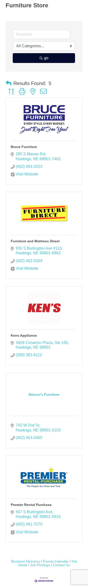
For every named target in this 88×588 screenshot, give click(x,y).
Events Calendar (56, 561)
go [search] (46, 58)
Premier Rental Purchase (31, 505)
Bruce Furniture (24, 147)
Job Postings (40, 565)
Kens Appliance (24, 335)
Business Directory (25, 561)
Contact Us (61, 565)
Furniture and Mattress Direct (35, 241)
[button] (8, 83)
